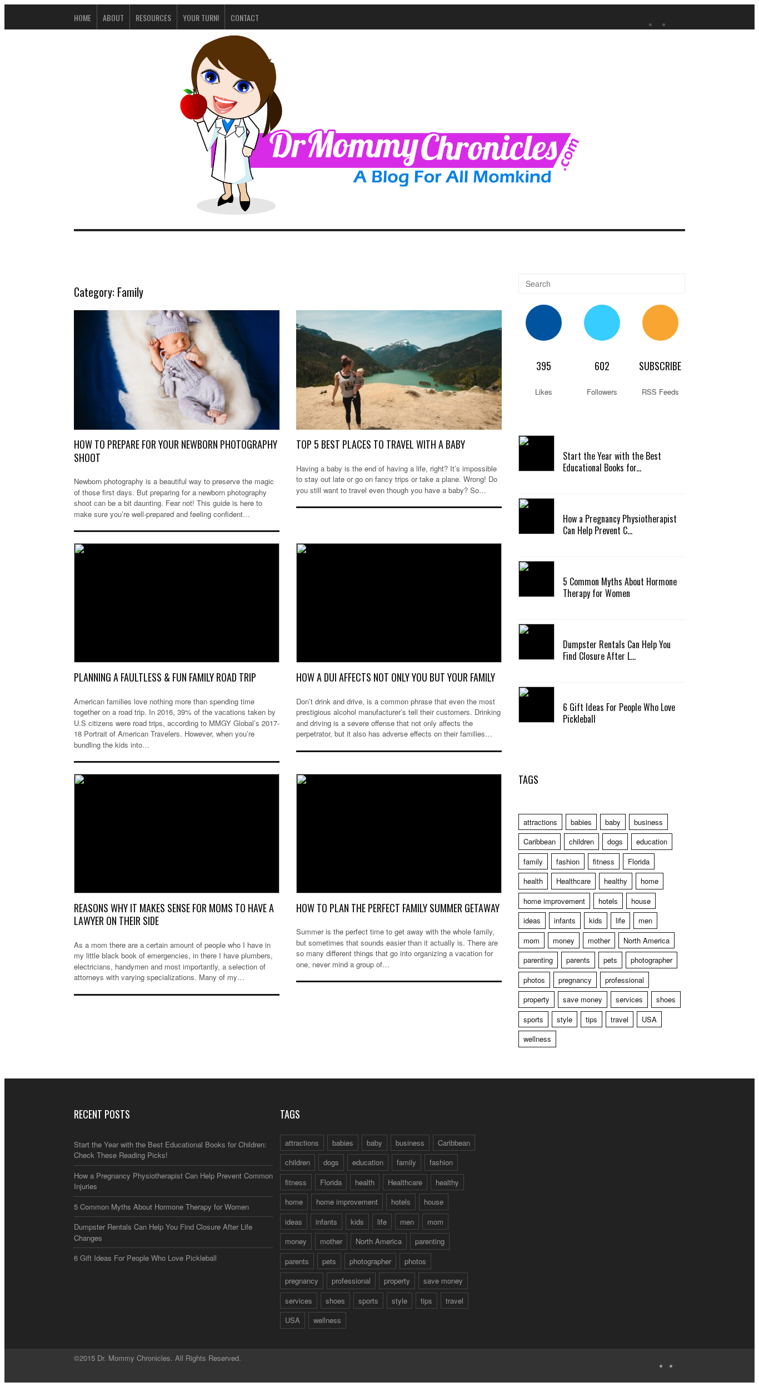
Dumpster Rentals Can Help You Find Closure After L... (617, 650)
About (113, 17)
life (620, 920)
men (645, 920)
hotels (608, 901)
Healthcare (573, 881)
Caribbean (539, 841)
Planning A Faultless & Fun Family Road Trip (165, 677)
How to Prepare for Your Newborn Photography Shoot (175, 450)
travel (619, 1019)
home (649, 881)
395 (543, 366)
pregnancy (575, 980)
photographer (651, 960)
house (641, 901)
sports (533, 1019)
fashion (568, 861)
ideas (532, 920)
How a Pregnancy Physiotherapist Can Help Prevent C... (620, 524)
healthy (615, 881)
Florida (639, 861)
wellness (537, 1038)
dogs (615, 841)
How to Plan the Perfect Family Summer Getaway (398, 908)
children (581, 841)
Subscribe (660, 366)
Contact (245, 17)
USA (649, 1019)
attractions (540, 822)
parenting (538, 960)
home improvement (554, 901)
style (564, 1019)
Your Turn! (201, 17)
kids (595, 920)
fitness (604, 861)
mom (531, 940)
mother (599, 940)
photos (534, 980)
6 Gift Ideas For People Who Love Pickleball (619, 712)
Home (82, 17)
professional (624, 980)
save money (582, 999)
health (533, 881)
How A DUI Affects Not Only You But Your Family (395, 677)
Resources (153, 17)
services (629, 999)
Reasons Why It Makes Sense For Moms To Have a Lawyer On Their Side (174, 914)
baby (613, 822)
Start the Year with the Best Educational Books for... (612, 461)
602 (602, 366)
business (648, 822)
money (564, 940)
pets (610, 960)
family (533, 861)
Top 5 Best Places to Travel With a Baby (380, 444)
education (651, 841)
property (536, 999)
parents (578, 960)
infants (565, 920)
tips (591, 1019)
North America (646, 940)
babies (581, 822)
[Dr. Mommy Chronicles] (379, 208)
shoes (666, 999)
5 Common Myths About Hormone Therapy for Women (620, 587)
